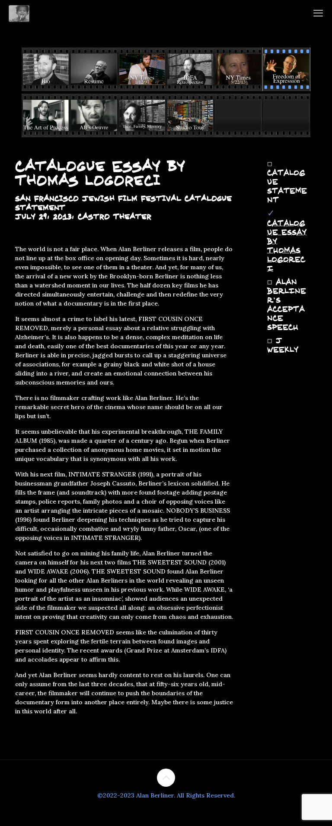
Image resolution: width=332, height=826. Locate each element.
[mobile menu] (318, 13)
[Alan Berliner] (19, 13)
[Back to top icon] (166, 778)
